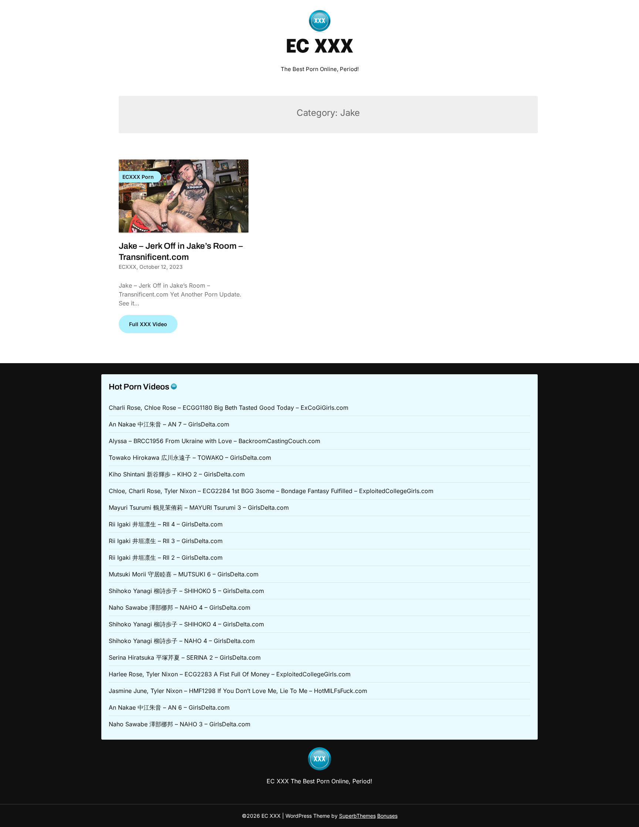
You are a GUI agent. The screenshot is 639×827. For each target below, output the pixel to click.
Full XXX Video (148, 324)
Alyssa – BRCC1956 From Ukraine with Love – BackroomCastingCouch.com (214, 441)
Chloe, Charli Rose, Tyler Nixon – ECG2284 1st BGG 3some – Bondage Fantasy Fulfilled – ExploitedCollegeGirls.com (271, 491)
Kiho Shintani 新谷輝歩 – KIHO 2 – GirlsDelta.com (177, 474)
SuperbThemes (357, 816)
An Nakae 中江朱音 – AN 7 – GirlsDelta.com (169, 424)
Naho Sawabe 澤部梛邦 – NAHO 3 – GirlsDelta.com (179, 724)
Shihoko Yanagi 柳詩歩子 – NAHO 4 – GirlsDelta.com (182, 640)
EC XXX (319, 47)
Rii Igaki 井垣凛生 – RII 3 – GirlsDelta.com (166, 541)
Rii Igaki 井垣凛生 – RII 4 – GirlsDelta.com (166, 524)
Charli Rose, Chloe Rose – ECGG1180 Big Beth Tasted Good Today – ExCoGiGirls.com (228, 407)
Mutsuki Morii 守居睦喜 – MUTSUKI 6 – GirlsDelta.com (183, 574)
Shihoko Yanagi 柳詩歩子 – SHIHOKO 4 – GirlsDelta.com (186, 624)
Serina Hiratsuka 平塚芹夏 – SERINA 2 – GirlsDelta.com (185, 657)
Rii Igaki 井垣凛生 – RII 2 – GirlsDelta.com (166, 557)
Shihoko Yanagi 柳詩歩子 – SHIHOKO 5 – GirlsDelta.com (186, 591)
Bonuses (387, 816)
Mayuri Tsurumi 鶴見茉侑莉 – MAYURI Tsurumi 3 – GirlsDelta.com (199, 507)
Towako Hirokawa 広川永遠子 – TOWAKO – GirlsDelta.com (190, 457)
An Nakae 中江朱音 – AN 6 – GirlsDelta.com (169, 707)
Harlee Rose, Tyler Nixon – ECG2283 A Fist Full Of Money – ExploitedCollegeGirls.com (230, 674)
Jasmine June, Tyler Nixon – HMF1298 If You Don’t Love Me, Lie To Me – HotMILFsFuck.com (238, 690)
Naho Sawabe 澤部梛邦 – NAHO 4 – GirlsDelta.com (179, 607)
